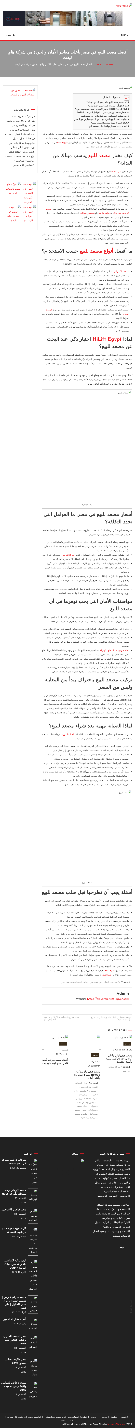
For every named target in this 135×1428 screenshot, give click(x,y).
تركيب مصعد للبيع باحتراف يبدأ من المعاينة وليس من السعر (100, 119)
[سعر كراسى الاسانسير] (33, 1215)
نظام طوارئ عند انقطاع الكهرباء (114, 650)
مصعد (127, 1043)
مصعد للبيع (99, 155)
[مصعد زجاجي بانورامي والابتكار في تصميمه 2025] (33, 1390)
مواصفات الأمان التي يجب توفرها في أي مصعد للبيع (104, 115)
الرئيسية (124, 1417)
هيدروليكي (116, 213)
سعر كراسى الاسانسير (13, 1209)
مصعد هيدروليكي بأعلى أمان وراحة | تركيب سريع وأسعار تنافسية (111, 1018)
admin (123, 994)
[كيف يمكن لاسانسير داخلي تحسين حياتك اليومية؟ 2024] (33, 1275)
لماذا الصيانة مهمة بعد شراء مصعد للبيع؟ (109, 122)
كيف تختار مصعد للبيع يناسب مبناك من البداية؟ (106, 102)
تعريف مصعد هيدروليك (87, 1098)
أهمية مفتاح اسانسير (15, 1319)
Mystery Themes (116, 1424)
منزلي (108, 213)
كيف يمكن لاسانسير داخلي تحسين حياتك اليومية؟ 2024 (15, 1264)
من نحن (104, 1417)
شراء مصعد (116, 171)
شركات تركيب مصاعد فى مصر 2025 (14, 1162)
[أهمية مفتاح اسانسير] (33, 1324)
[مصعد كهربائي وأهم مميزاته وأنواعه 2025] (33, 1195)
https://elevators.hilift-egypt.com (108, 999)
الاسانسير (84, 1090)
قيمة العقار (106, 974)
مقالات (63, 1420)
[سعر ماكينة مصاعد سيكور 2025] (33, 1368)
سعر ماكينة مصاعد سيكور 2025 (15, 1361)
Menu (124, 35)
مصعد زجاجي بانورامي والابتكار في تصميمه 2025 (13, 1386)
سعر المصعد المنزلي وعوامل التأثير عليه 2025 (14, 1340)
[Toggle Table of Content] (125, 98)
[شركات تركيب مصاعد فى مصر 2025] (33, 1171)
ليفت (84, 1110)
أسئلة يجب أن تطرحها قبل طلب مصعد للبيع (108, 126)
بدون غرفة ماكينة (87, 213)
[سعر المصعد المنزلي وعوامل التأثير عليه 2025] (33, 1342)
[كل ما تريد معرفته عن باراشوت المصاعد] (33, 1241)
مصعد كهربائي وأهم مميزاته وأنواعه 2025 (14, 1192)
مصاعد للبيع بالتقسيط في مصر (75, 982)
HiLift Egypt (62, 142)
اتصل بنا (114, 1417)
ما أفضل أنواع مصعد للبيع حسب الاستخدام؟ (107, 105)
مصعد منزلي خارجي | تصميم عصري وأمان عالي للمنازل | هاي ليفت (14, 1302)
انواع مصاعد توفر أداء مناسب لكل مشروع (24, 1417)
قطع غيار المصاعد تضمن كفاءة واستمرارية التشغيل (66, 1417)
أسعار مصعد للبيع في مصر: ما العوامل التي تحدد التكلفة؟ (101, 112)
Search (10, 35)
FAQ (72, 1420)
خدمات (93, 1417)
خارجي (101, 213)
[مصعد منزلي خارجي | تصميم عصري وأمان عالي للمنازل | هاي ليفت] (33, 1304)
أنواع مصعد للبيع (96, 251)
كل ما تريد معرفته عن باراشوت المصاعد (13, 1230)
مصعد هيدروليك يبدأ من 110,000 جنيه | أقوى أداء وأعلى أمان (61, 1018)
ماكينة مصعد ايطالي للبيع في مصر (105, 982)
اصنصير (93, 1090)
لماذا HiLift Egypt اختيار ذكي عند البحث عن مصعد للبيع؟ (101, 109)
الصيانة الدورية (68, 734)
